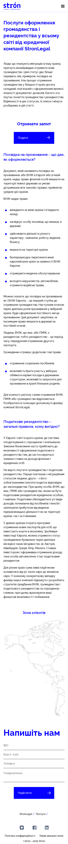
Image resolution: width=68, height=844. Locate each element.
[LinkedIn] (47, 828)
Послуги (41, 814)
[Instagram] (21, 827)
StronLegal (26, 814)
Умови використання (51, 835)
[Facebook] (35, 828)
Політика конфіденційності (20, 835)
